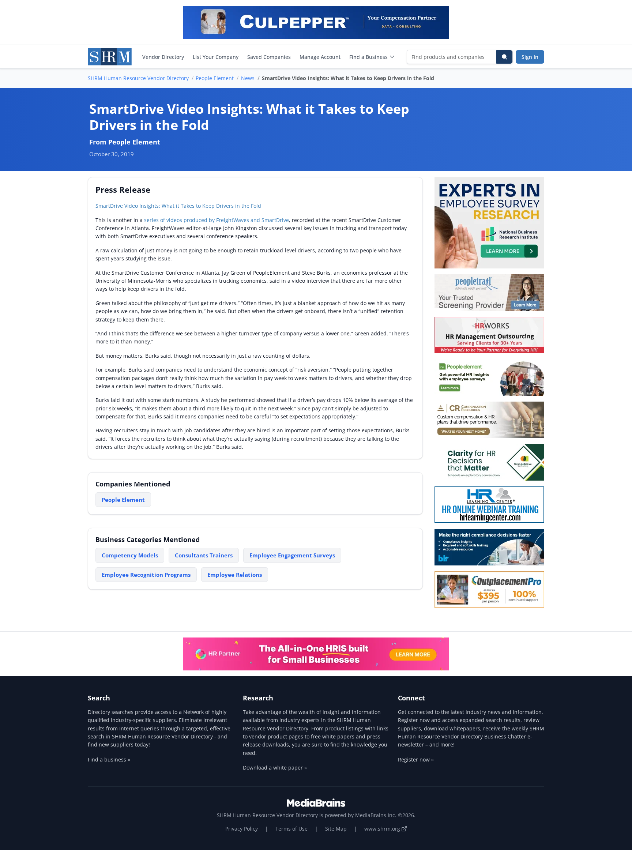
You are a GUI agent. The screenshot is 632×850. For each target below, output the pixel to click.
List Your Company (215, 56)
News (248, 78)
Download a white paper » (275, 767)
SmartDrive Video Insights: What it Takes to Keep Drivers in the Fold (178, 205)
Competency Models (130, 555)
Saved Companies (269, 56)
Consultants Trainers (204, 555)
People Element (215, 78)
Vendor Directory (163, 56)
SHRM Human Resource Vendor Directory (138, 78)
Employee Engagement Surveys (292, 555)
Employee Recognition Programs (146, 574)
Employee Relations (234, 574)
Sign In (530, 56)
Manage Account (320, 56)
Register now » (416, 759)
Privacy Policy (241, 828)
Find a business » (109, 759)
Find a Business (368, 56)
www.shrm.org (383, 828)
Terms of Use (291, 828)
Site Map (336, 828)
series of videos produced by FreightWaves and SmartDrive (216, 220)
